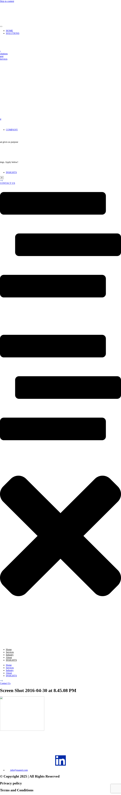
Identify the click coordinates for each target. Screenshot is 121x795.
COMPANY (12, 129)
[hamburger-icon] (1, 26)
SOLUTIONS (12, 33)
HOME (9, 30)
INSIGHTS (11, 172)
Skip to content (7, 1)
